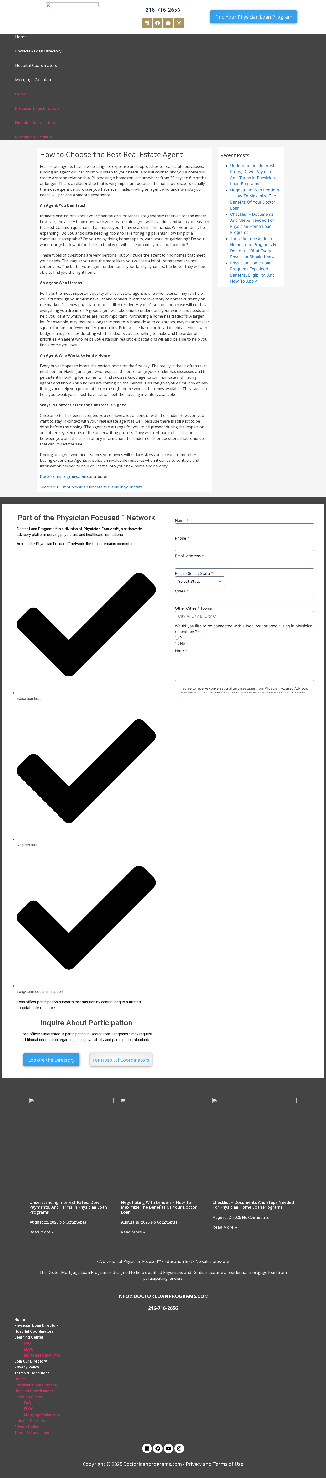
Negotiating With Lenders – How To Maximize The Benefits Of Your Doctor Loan (159, 1207)
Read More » (41, 1232)
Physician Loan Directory (38, 51)
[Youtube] (168, 23)
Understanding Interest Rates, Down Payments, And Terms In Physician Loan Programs (68, 1207)
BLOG (28, 1349)
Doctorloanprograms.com (63, 476)
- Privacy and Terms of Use (213, 1464)
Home (20, 36)
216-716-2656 (163, 9)
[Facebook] (157, 23)
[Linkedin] (147, 23)
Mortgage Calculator (34, 79)
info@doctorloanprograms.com (163, 1296)
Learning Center (28, 1337)
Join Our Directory (30, 1361)
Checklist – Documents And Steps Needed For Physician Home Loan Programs (253, 1205)
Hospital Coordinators (36, 65)
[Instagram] (179, 23)
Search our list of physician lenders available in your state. (91, 487)
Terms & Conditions (32, 1373)
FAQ (27, 1343)
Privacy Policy (26, 1367)
